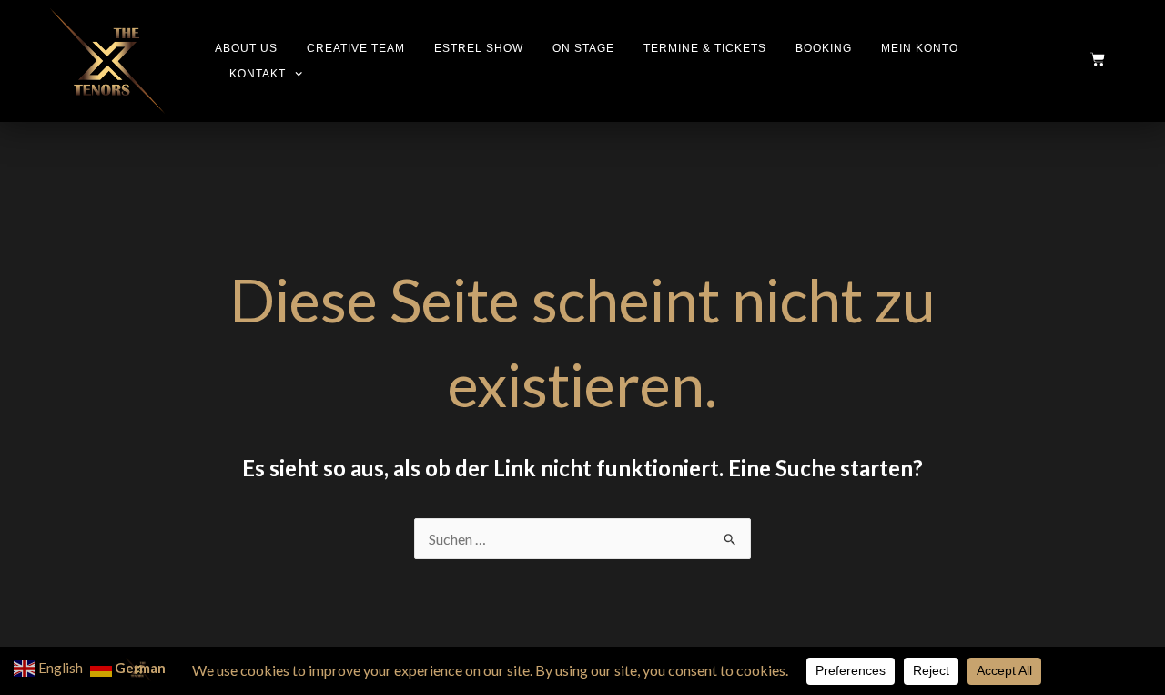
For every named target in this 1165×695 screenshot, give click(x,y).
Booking (823, 48)
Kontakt (257, 73)
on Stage (583, 48)
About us (246, 48)
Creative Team (356, 48)
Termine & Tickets (704, 48)
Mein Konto (919, 48)
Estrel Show (478, 48)
